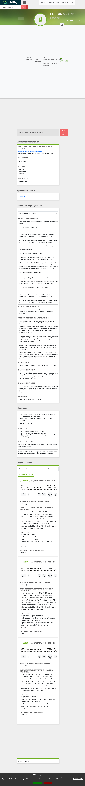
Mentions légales (78, 779)
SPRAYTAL (23, 196)
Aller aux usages (64, 132)
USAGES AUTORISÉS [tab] (26, 475)
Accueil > (20, 19)
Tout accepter (37, 783)
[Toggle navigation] (24, 2)
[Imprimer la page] (62, 25)
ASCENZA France (63, 16)
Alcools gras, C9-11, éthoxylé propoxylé (31, 151)
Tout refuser (48, 783)
